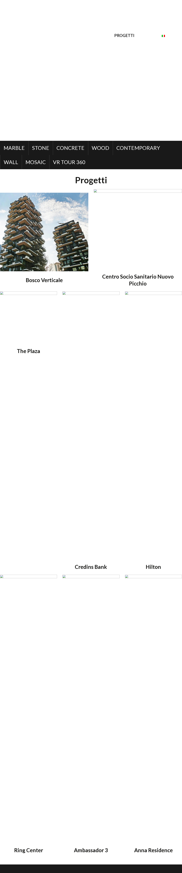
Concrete (70, 148)
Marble (14, 148)
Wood (100, 148)
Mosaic (35, 162)
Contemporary (138, 148)
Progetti (124, 35)
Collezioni (99, 35)
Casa (54, 35)
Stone (40, 148)
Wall (11, 162)
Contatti (148, 35)
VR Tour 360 (69, 162)
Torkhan (62, 868)
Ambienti (73, 35)
